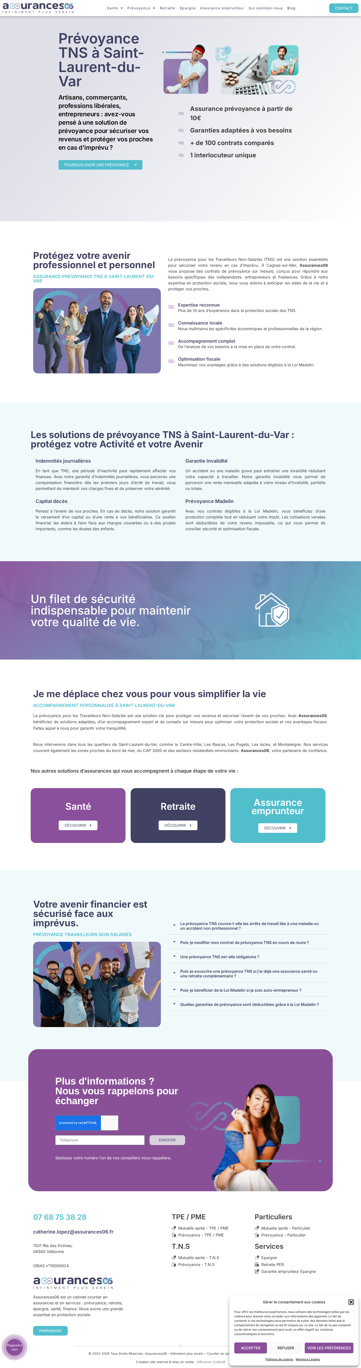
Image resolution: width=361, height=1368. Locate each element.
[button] (351, 1302)
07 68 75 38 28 (59, 1217)
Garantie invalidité (206, 461)
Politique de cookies (279, 1359)
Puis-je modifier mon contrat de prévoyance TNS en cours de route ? (244, 942)
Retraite (167, 8)
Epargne (188, 8)
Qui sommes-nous (266, 8)
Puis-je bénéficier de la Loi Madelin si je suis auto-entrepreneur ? (241, 990)
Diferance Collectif (211, 1362)
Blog (291, 8)
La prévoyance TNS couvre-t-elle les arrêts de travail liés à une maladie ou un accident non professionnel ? (249, 926)
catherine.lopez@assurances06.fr (73, 1232)
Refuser (286, 1348)
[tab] (248, 925)
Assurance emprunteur (222, 8)
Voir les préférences (329, 1348)
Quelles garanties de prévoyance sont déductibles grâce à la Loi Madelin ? (249, 1004)
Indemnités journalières (63, 461)
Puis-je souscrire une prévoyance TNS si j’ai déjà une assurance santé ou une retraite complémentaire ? (249, 973)
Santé (112, 8)
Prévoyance (138, 8)
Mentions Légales (308, 1359)
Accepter (251, 1348)
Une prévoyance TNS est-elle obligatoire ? (219, 957)
